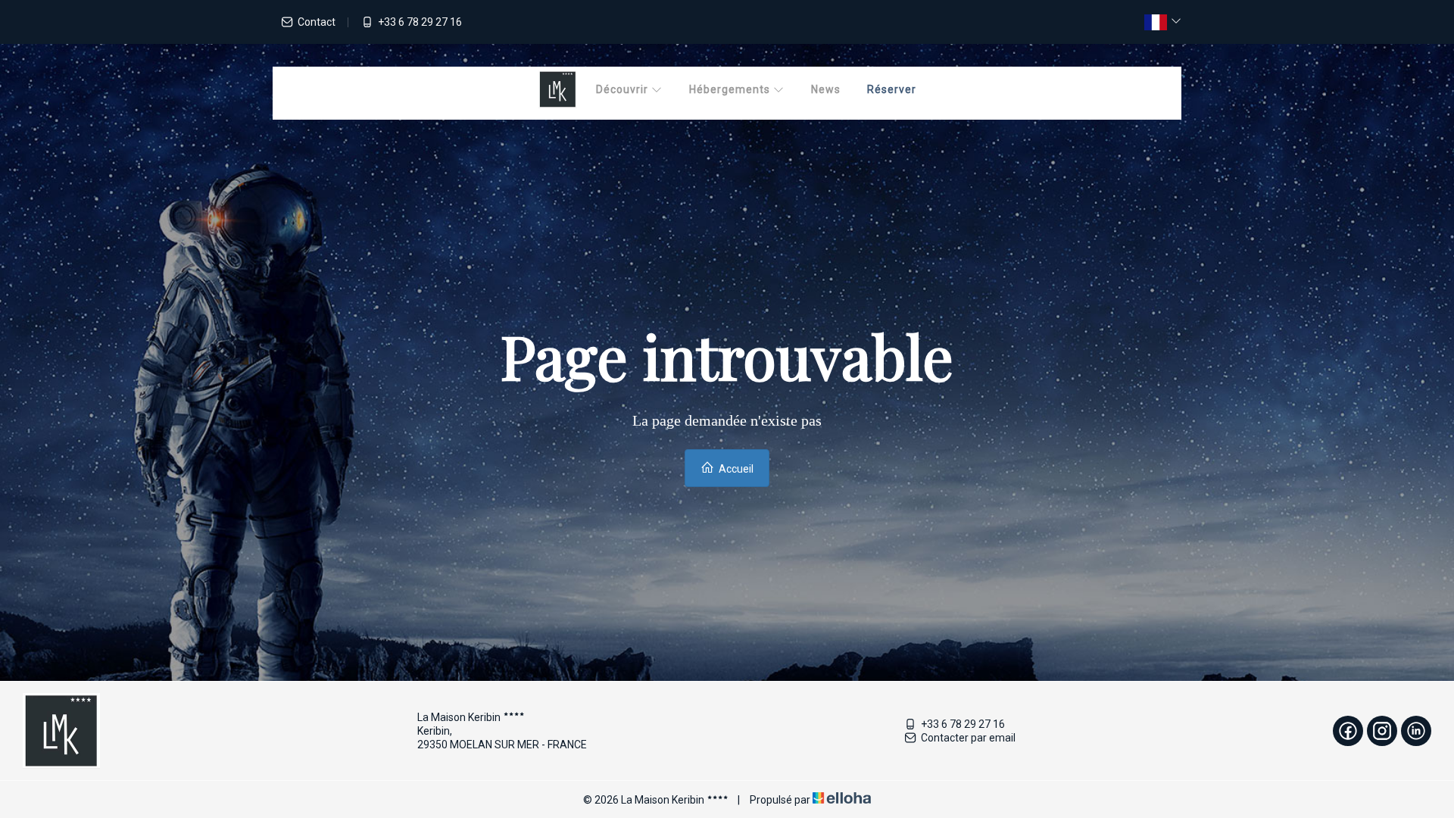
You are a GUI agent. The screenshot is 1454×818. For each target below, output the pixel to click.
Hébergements (731, 89)
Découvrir (623, 89)
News (826, 89)
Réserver (891, 89)
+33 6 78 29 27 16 (963, 724)
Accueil (735, 469)
